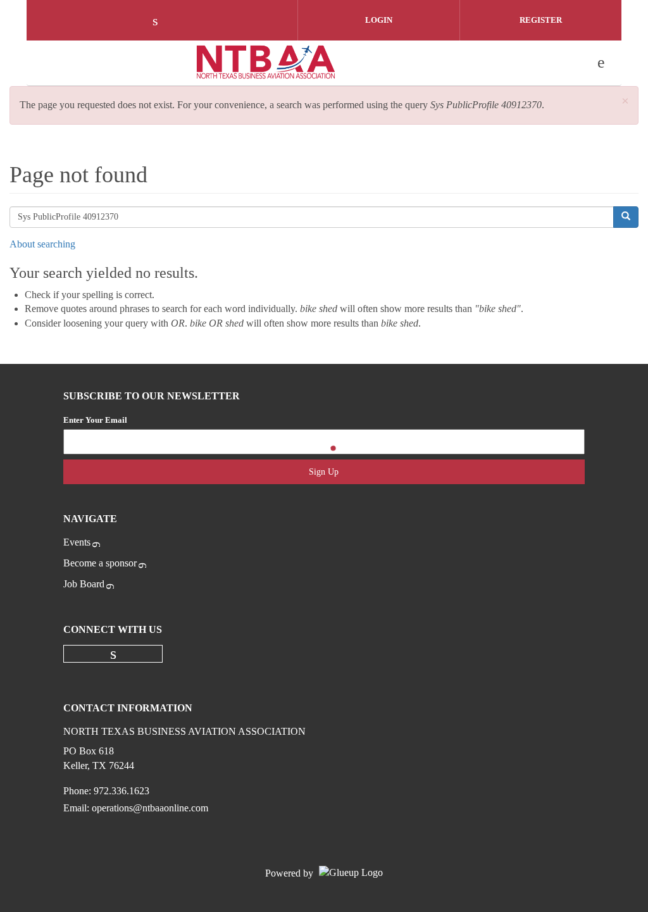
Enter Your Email (95, 420)
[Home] (266, 63)
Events (76, 542)
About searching (42, 244)
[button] (625, 101)
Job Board (83, 583)
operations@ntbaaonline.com (150, 808)
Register (541, 20)
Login (378, 20)
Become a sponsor (100, 563)
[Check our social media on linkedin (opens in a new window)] (162, 21)
